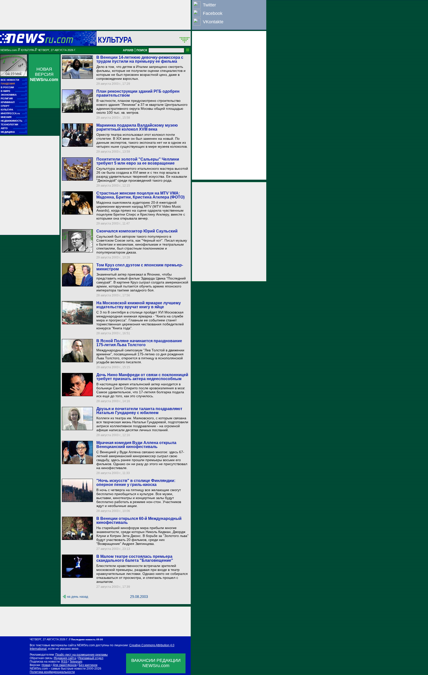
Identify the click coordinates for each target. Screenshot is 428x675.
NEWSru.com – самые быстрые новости (58, 668)
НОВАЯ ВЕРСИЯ (44, 74)
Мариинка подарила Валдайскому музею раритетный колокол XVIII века (137, 127)
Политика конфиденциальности (52, 672)
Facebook (212, 13)
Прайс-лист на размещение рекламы (81, 654)
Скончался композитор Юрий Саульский (137, 231)
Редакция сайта (65, 658)
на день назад (77, 596)
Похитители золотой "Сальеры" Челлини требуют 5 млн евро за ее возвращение (137, 161)
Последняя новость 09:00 (87, 639)
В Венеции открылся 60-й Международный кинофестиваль (139, 520)
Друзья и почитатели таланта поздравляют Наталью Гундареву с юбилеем (139, 411)
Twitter (209, 4)
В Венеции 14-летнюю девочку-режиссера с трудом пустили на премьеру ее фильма (139, 59)
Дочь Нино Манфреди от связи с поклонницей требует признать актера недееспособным (142, 377)
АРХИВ (128, 50)
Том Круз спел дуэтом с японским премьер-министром (139, 267)
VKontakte (213, 21)
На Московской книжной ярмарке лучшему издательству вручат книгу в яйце (138, 305)
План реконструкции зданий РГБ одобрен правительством (138, 93)
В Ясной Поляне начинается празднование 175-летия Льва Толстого (139, 343)
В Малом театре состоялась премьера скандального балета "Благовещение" (134, 558)
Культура (115, 39)
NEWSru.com (8, 50)
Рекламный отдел (90, 658)
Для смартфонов (65, 665)
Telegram (76, 661)
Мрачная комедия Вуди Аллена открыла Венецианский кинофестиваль (136, 445)
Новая (46, 665)
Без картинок (88, 665)
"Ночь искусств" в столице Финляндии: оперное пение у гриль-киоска (135, 482)
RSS (64, 661)
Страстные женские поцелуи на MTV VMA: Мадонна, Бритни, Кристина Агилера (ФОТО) (140, 195)
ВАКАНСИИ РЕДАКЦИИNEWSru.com (156, 663)
